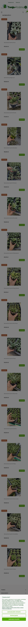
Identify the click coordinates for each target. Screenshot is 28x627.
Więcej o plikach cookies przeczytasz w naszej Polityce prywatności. (12, 608)
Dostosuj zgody (14, 615)
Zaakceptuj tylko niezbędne (14, 611)
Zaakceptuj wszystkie (14, 619)
